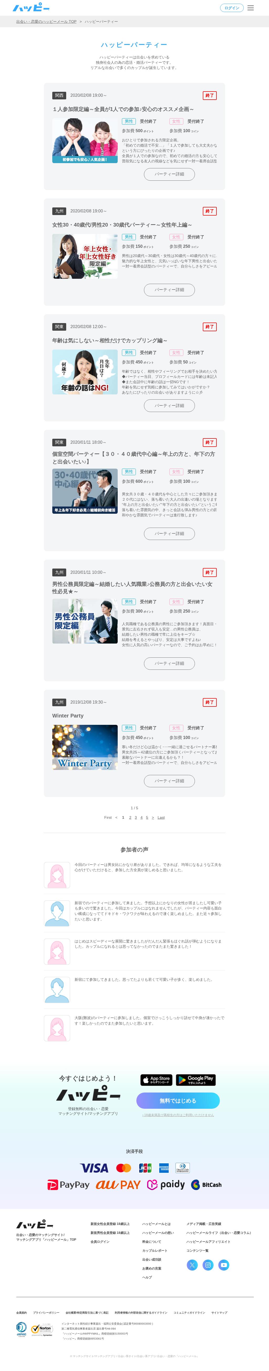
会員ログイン (100, 1242)
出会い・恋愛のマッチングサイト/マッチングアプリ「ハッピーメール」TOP (46, 1237)
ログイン (232, 8)
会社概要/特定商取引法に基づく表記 (87, 1312)
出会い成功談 (151, 1259)
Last (161, 817)
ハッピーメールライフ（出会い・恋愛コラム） (220, 1233)
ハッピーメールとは (156, 1224)
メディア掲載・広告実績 (204, 1224)
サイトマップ (219, 1312)
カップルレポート (155, 1250)
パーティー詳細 (169, 174)
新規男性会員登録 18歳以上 (110, 1233)
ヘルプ (147, 1277)
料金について (151, 1242)
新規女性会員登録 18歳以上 (110, 1224)
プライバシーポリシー (46, 1312)
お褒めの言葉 (151, 1268)
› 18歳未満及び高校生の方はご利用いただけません (178, 1115)
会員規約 (21, 1312)
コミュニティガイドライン (189, 1312)
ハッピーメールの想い (158, 1233)
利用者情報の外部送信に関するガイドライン (141, 1312)
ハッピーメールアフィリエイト (209, 1242)
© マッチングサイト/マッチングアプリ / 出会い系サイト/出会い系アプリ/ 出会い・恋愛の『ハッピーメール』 (134, 1356)
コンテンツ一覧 (198, 1250)
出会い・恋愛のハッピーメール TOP (46, 21)
